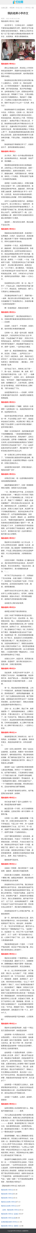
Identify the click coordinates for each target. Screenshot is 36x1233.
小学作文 (27, 8)
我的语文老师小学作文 (8, 1202)
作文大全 (19, 8)
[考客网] (18, 2)
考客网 (12, 8)
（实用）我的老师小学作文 (10, 1210)
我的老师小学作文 (7, 1190)
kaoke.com (21, 1230)
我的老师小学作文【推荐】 (10, 1226)
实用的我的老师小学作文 (9, 1222)
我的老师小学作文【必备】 (10, 1214)
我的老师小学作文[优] (8, 1218)
